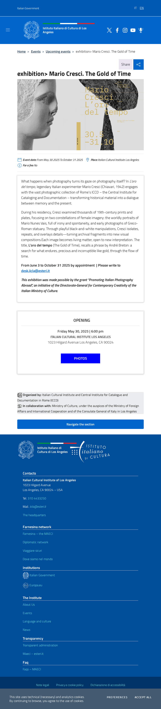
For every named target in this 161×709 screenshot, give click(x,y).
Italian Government (28, 8)
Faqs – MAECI (32, 669)
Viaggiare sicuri (32, 550)
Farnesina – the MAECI (38, 533)
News (26, 629)
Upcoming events (58, 51)
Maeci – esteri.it (33, 653)
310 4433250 (37, 498)
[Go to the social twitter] (108, 29)
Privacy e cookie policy (69, 685)
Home (21, 51)
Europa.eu (35, 585)
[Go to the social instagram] (124, 29)
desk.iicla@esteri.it (35, 270)
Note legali (42, 685)
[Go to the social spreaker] (140, 29)
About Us (29, 604)
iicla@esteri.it (38, 506)
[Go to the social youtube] (132, 29)
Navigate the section (80, 424)
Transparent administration (40, 645)
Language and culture (37, 621)
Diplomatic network (35, 542)
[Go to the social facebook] (116, 29)
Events (36, 51)
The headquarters (34, 515)
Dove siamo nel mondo (38, 559)
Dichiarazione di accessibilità (108, 685)
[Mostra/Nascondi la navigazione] (7, 29)
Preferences (117, 697)
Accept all (143, 697)
